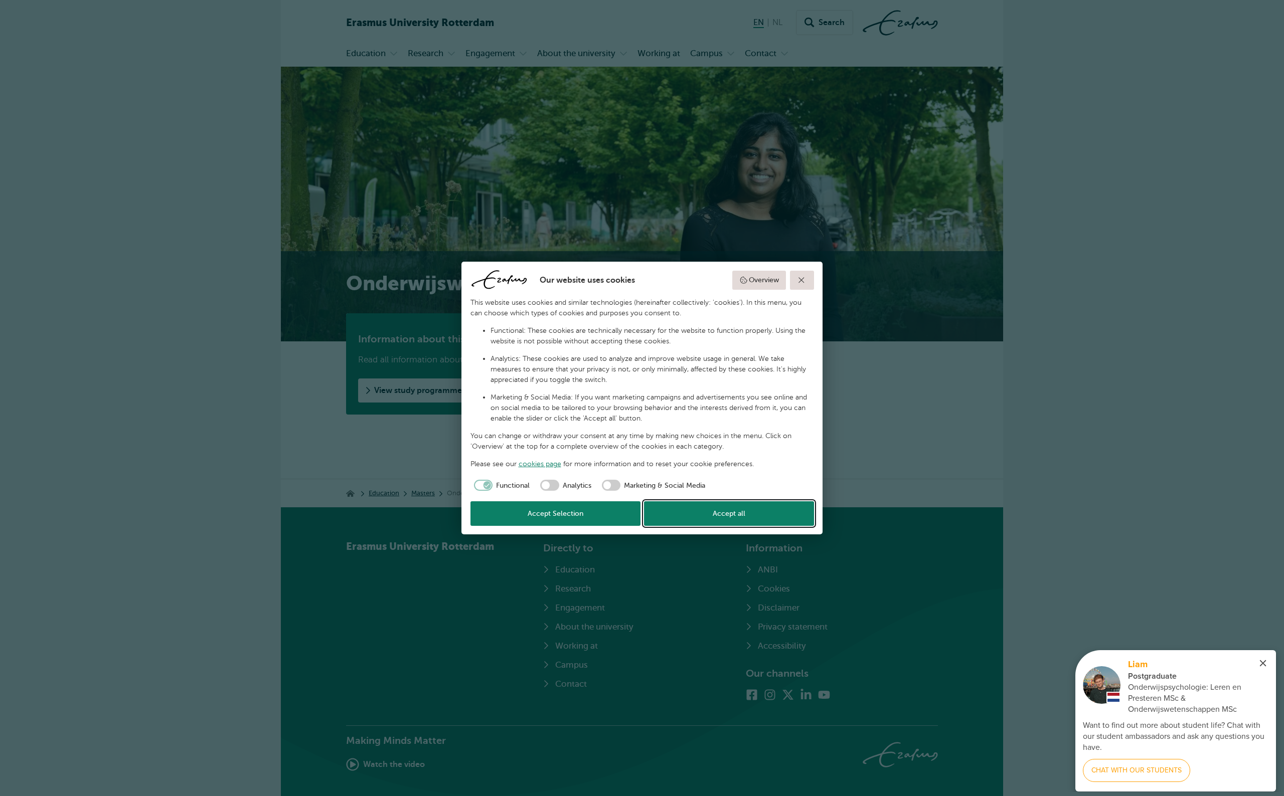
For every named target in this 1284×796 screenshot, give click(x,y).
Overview (764, 280)
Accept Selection (555, 513)
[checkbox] (500, 485)
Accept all (729, 513)
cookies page (540, 464)
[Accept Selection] (802, 280)
